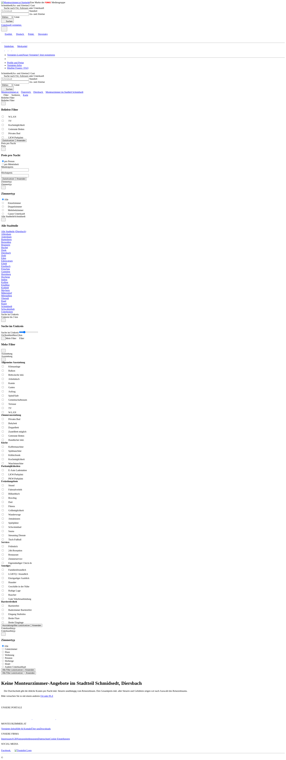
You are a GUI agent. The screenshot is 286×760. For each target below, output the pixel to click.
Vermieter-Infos (14, 65)
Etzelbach (5, 266)
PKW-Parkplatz (15, 478)
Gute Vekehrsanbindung (19, 599)
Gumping (5, 271)
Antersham (6, 237)
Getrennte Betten (16, 129)
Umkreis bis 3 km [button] (9, 317)
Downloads (45, 728)
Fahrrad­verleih (15, 489)
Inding (4, 279)
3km (6, 335)
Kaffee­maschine (16, 447)
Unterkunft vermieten (11, 25)
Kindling (5, 285)
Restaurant (13, 554)
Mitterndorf (6, 293)
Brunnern (5, 245)
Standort (33, 11)
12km (19, 335)
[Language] (4, 28)
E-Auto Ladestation (17, 470)
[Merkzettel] (23, 25)
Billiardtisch (14, 493)
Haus (7, 652)
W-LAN (12, 116)
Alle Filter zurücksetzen (12, 670)
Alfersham (6, 234)
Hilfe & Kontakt (23, 728)
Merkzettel (22, 46)
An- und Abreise (37, 14)
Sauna (11, 531)
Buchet (4, 247)
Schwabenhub (8, 309)
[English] (2, 50)
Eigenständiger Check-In (20, 563)
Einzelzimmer (14, 203)
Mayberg (5, 290)
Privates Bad (14, 133)
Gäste (17, 17)
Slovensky (43, 34)
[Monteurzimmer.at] (16, 718)
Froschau (5, 269)
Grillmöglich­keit (16, 510)
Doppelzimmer (15, 206)
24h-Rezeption (15, 550)
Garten (11, 387)
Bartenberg (6, 239)
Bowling (12, 498)
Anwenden (29, 670)
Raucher (12, 595)
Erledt (4, 263)
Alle (6, 199)
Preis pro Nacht (8, 143)
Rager (4, 303)
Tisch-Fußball (14, 539)
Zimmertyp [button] (6, 184)
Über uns (35, 728)
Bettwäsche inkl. (16, 375)
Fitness (11, 506)
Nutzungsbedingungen (27, 739)
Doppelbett (13, 427)
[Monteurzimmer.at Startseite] (15, 2)
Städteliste (9, 46)
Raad (3, 301)
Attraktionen (14, 518)
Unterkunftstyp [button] (8, 631)
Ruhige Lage (14, 590)
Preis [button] (3, 146)
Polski (31, 34)
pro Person (9, 161)
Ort (2, 335)
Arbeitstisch (14, 379)
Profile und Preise (15, 62)
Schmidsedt (6, 306)
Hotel (7, 664)
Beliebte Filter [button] (7, 100)
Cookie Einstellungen (60, 739)
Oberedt (5, 298)
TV (10, 121)
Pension (8, 658)
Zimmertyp (6, 181)
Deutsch (20, 34)
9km (15, 335)
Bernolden (6, 242)
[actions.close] (3, 103)
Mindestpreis (7, 167)
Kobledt (5, 287)
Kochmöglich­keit (16, 125)
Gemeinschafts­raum (17, 400)
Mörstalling (6, 295)
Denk (3, 250)
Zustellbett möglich (17, 431)
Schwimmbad (14, 527)
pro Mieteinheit (11, 164)
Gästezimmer (11, 649)
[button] (5, 40)
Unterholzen (7, 311)
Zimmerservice (15, 559)
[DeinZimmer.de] (71, 718)
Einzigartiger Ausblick (18, 578)
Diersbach (6, 253)
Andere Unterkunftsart (15, 667)
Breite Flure (14, 618)
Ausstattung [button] (6, 356)
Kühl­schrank (14, 455)
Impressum (6, 739)
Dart (10, 502)
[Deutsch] (6, 50)
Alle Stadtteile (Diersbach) (13, 231)
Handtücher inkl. (16, 440)
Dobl (3, 255)
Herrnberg (6, 274)
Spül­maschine (14, 451)
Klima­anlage (14, 366)
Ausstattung (6, 353)
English (8, 34)
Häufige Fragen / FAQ (17, 68)
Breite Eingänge (16, 622)
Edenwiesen (7, 261)
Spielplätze (13, 523)
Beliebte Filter (7, 97)
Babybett (12, 423)
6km (10, 335)
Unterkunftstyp (8, 628)
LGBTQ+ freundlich (18, 574)
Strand (11, 485)
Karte (25, 95)
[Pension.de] (43, 718)
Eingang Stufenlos (17, 614)
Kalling (4, 282)
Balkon (11, 370)
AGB (14, 739)
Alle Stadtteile (7, 216)
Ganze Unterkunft (16, 214)
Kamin (11, 383)
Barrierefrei (13, 606)
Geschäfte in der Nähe (18, 586)
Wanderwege (14, 514)
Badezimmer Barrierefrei (20, 610)
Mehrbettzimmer (15, 210)
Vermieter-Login (15, 55)
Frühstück (13, 546)
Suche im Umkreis (10, 314)
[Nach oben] (3, 702)
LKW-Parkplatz (15, 137)
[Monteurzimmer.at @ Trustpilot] (23, 750)
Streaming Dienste (17, 535)
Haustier (12, 582)
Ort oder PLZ (46, 696)
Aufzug (11, 391)
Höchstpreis (6, 172)
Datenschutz (44, 739)
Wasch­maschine (15, 463)
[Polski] (9, 50)
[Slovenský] (13, 50)
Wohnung (9, 655)
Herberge (9, 661)
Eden (3, 258)
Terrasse (12, 404)
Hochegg (5, 277)
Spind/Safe (13, 395)
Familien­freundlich (17, 570)
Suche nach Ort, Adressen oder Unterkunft (24, 8)
